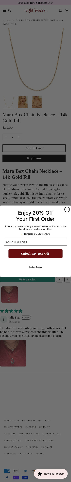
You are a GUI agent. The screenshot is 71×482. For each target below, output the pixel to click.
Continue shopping (35, 267)
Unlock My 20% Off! (35, 254)
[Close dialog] (67, 209)
